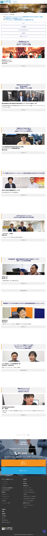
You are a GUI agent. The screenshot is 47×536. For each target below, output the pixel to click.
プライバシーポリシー (6, 522)
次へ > (28, 435)
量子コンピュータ (23, 36)
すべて (23, 23)
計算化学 (23, 33)
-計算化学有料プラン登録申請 (29, 498)
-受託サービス (4, 494)
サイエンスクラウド (6, 490)
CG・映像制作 (23, 26)
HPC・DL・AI (7, 14)
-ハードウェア (4, 481)
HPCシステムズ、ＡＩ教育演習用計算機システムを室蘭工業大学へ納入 (20, 19)
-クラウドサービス (5, 496)
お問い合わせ (25, 485)
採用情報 (3, 513)
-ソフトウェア (4, 483)
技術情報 (25, 479)
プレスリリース (5, 520)
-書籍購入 (25, 494)
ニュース (3, 518)
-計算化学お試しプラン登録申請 (29, 496)
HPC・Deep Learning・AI (23, 30)
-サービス (4, 485)
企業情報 (3, 509)
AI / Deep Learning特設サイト (8, 487)
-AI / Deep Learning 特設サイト (29, 492)
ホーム (2, 14)
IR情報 (3, 511)
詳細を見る (23, 56)
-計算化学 (25, 507)
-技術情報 (4, 500)
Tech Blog (4, 515)
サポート (25, 481)
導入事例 (25, 483)
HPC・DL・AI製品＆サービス (7, 479)
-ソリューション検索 (6, 503)
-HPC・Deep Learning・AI (28, 505)
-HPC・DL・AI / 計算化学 (28, 490)
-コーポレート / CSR (27, 487)
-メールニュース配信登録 (28, 500)
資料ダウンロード (26, 503)
